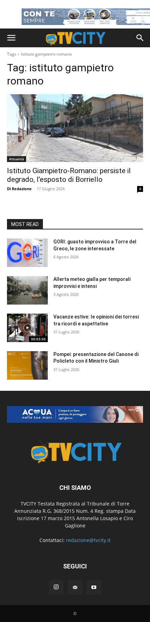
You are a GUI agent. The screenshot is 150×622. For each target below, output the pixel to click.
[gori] (75, 414)
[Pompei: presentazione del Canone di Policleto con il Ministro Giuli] (27, 365)
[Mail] (75, 588)
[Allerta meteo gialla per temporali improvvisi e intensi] (27, 290)
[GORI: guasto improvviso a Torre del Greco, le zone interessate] (27, 253)
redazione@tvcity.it (88, 540)
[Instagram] (56, 587)
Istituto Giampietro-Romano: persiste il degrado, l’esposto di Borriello (69, 175)
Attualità (16, 158)
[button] (11, 38)
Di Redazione (19, 188)
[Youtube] (94, 588)
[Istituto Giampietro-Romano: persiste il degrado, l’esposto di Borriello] (75, 128)
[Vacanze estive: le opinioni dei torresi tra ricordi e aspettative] (27, 328)
